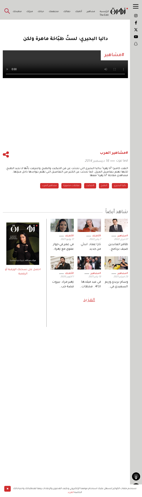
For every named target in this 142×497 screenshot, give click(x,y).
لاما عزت (122, 161)
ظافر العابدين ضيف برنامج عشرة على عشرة (116, 247)
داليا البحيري (120, 185)
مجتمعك (54, 11)
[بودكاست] (136, 476)
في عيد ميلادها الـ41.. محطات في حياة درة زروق (90, 284)
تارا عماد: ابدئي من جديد (91, 247)
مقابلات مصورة (71, 185)
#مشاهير (122, 236)
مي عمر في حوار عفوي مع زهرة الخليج (63, 247)
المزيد (89, 300)
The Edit (104, 15)
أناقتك (78, 11)
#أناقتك (96, 236)
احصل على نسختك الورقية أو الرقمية (23, 271)
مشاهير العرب (49, 185)
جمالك (66, 11)
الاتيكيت (90, 185)
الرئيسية (104, 11)
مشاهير (91, 11)
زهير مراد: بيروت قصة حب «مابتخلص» (63, 284)
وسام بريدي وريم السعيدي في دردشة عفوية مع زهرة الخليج (116, 284)
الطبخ (104, 185)
